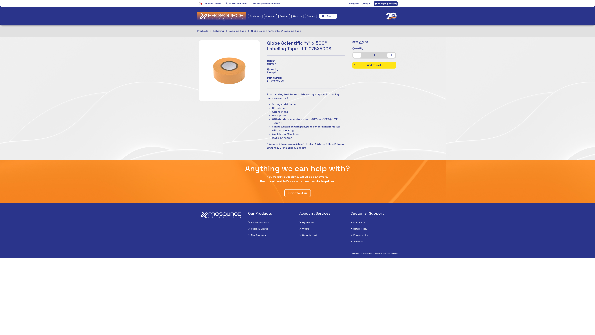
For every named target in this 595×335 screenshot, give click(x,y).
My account (308, 222)
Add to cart (374, 65)
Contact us (298, 193)
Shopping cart (309, 235)
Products (254, 16)
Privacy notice (360, 235)
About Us (358, 241)
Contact (311, 16)
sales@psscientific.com (267, 3)
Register (354, 3)
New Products (258, 235)
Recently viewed (259, 228)
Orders (305, 228)
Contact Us (359, 222)
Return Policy (360, 228)
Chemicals (270, 16)
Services (284, 16)
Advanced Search (260, 222)
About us (297, 16)
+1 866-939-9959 (237, 3)
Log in (367, 3)
